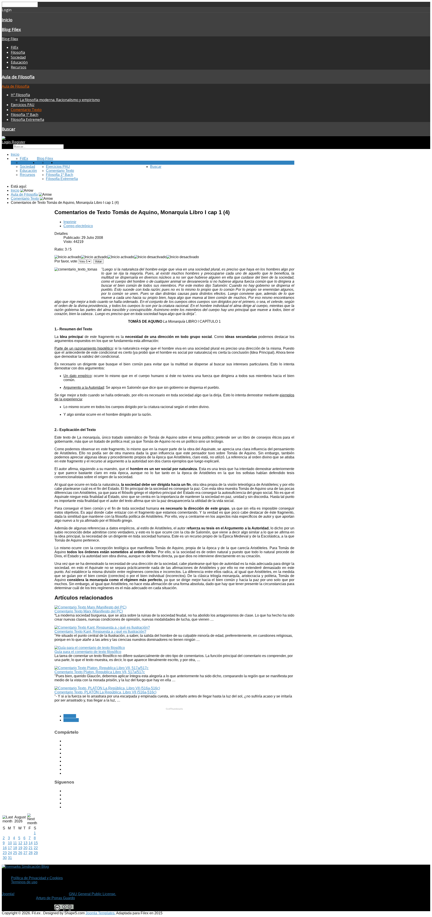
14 (31, 843)
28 (31, 853)
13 (25, 843)
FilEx (14, 47)
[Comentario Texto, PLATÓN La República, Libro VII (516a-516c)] (107, 688)
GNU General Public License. (92, 894)
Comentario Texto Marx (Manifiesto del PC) (88, 611)
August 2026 (20, 819)
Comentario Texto (26, 109)
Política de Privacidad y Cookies (37, 878)
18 (15, 848)
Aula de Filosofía (18, 77)
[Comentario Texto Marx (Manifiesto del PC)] (90, 607)
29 (36, 853)
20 (25, 848)
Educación (19, 62)
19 (20, 848)
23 (5, 853)
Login (7, 142)
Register (18, 142)
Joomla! (8, 894)
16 (5, 848)
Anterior (69, 716)
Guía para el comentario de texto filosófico (87, 652)
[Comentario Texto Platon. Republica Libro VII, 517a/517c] (101, 668)
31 (10, 858)
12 (20, 843)
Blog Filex (11, 29)
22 (36, 848)
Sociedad (18, 57)
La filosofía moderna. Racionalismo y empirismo (60, 99)
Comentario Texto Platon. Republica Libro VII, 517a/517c (99, 672)
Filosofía (18, 52)
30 (5, 858)
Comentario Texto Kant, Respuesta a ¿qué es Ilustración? (100, 631)
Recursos (18, 67)
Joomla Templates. (100, 913)
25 (15, 853)
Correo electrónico (78, 226)
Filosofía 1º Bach (24, 114)
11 (15, 843)
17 (10, 848)
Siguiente (71, 720)
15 (36, 843)
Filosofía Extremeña (27, 119)
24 (10, 853)
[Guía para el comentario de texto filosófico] (89, 648)
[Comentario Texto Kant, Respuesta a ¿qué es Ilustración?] (102, 627)
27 (25, 853)
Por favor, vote (65, 261)
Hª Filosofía (20, 94)
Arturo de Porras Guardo (55, 898)
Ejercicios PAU (22, 104)
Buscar (8, 129)
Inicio (7, 19)
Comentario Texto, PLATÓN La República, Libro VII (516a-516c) (105, 692)
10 (10, 843)
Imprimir (69, 222)
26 (20, 853)
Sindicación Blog (35, 866)
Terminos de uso (24, 882)
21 (31, 848)
